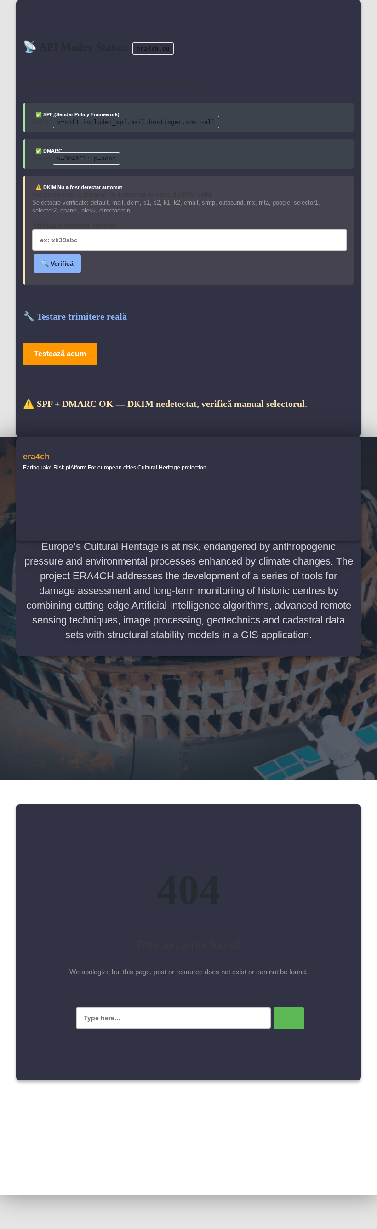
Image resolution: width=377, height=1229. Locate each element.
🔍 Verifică (57, 263)
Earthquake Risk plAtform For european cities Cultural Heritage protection (114, 467)
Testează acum (60, 354)
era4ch (36, 456)
